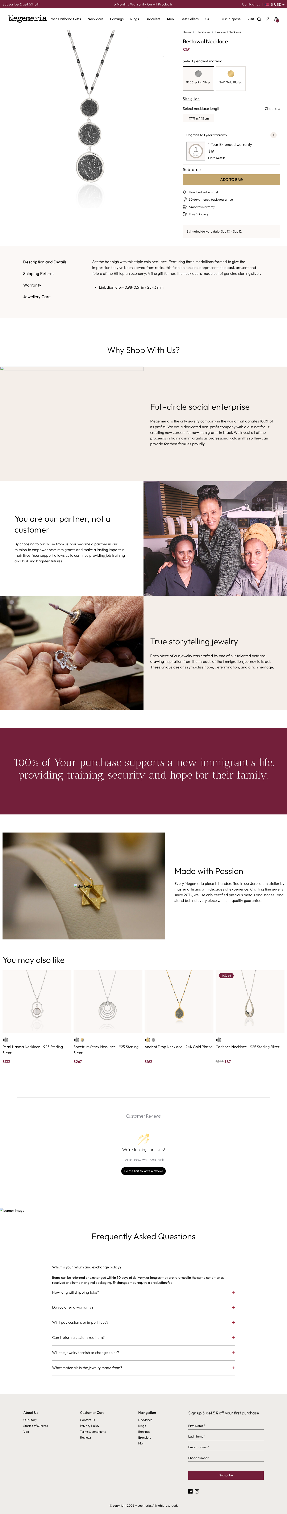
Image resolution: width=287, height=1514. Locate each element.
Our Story (30, 1420)
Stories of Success (35, 1426)
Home (187, 32)
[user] (267, 19)
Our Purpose (230, 19)
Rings (134, 19)
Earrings (117, 19)
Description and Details (45, 261)
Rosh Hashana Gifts (65, 19)
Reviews (85, 1437)
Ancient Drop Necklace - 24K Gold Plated (179, 1046)
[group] (198, 78)
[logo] (27, 19)
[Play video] (84, 886)
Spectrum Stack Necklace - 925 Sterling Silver (106, 1049)
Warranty (32, 285)
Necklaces (95, 19)
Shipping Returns (38, 273)
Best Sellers (189, 19)
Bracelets (153, 19)
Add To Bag (231, 179)
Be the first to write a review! (143, 1171)
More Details (216, 158)
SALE (209, 19)
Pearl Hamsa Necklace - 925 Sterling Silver (33, 1049)
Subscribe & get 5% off (21, 4)
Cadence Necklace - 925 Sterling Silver (247, 1046)
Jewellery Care (37, 296)
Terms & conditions (93, 1432)
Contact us (251, 4)
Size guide (191, 98)
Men (170, 19)
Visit (250, 19)
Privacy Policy (89, 1426)
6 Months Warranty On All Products (143, 4)
